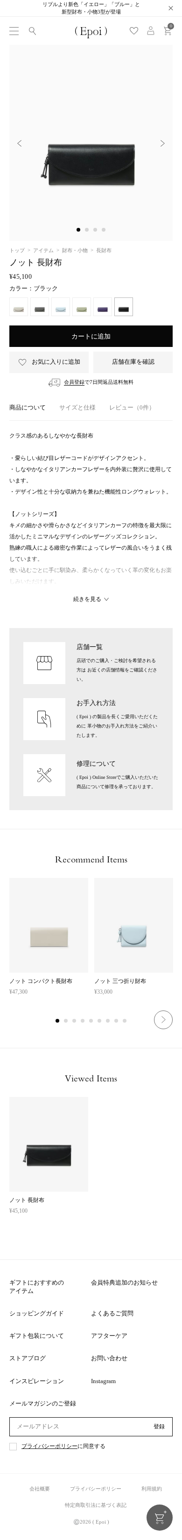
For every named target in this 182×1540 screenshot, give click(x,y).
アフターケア (109, 1335)
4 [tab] (83, 1021)
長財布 (104, 250)
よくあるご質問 (112, 1313)
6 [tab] (100, 1021)
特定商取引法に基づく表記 (95, 1505)
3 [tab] (74, 1021)
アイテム (43, 250)
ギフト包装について (36, 1335)
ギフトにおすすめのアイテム (36, 1286)
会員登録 (74, 382)
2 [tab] (66, 1021)
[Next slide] (162, 143)
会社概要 (39, 1488)
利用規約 (151, 1488)
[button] (78, 230)
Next (163, 1019)
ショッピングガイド (36, 1313)
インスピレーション (36, 1381)
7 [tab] (108, 1021)
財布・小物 (75, 250)
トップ (17, 250)
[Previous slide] (19, 143)
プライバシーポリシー (49, 1446)
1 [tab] (58, 1021)
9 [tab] (125, 1021)
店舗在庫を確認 (133, 361)
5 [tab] (91, 1021)
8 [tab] (116, 1021)
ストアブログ (27, 1358)
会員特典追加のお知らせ (124, 1282)
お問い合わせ (109, 1358)
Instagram (103, 1381)
